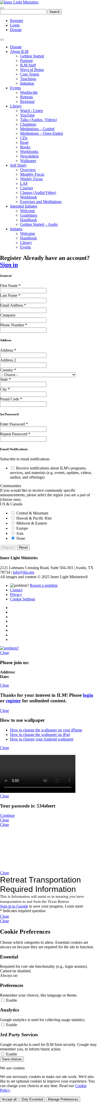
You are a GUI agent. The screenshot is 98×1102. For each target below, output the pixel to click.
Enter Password (14, 424)
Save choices (12, 1059)
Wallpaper (28, 161)
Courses (26, 188)
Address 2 (8, 360)
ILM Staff (28, 65)
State (5, 379)
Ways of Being (32, 70)
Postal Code (11, 399)
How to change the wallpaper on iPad (40, 734)
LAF (24, 183)
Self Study (18, 165)
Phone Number (13, 325)
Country (8, 370)
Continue (7, 815)
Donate (16, 30)
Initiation (27, 83)
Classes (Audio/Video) (38, 192)
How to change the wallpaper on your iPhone (46, 730)
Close (4, 652)
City (5, 389)
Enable (11, 1000)
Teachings (28, 79)
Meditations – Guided (37, 129)
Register (16, 20)
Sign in (9, 264)
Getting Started (32, 56)
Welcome (27, 211)
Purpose (26, 60)
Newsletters (29, 156)
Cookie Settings (22, 599)
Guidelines (28, 215)
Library (16, 106)
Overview (28, 170)
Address (8, 350)
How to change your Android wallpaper (41, 739)
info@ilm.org (23, 572)
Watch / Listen (31, 110)
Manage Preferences (63, 1099)
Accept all (9, 1099)
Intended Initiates (23, 206)
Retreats (26, 97)
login (88, 695)
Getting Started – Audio (39, 224)
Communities (10, 486)
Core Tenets (29, 74)
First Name (10, 285)
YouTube (27, 115)
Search (55, 12)
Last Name (10, 295)
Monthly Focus (32, 174)
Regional (27, 101)
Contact (16, 590)
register (13, 700)
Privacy (16, 594)
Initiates (16, 229)
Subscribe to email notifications (25, 459)
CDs (23, 138)
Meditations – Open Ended (41, 133)
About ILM (19, 51)
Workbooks (29, 151)
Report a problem (44, 585)
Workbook (28, 197)
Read (24, 142)
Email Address (13, 305)
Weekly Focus (31, 179)
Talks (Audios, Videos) (38, 120)
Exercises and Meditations (41, 201)
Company (8, 315)
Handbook (28, 220)
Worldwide (29, 92)
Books (25, 147)
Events (15, 88)
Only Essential (32, 1099)
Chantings (28, 124)
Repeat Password (15, 434)
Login (15, 25)
